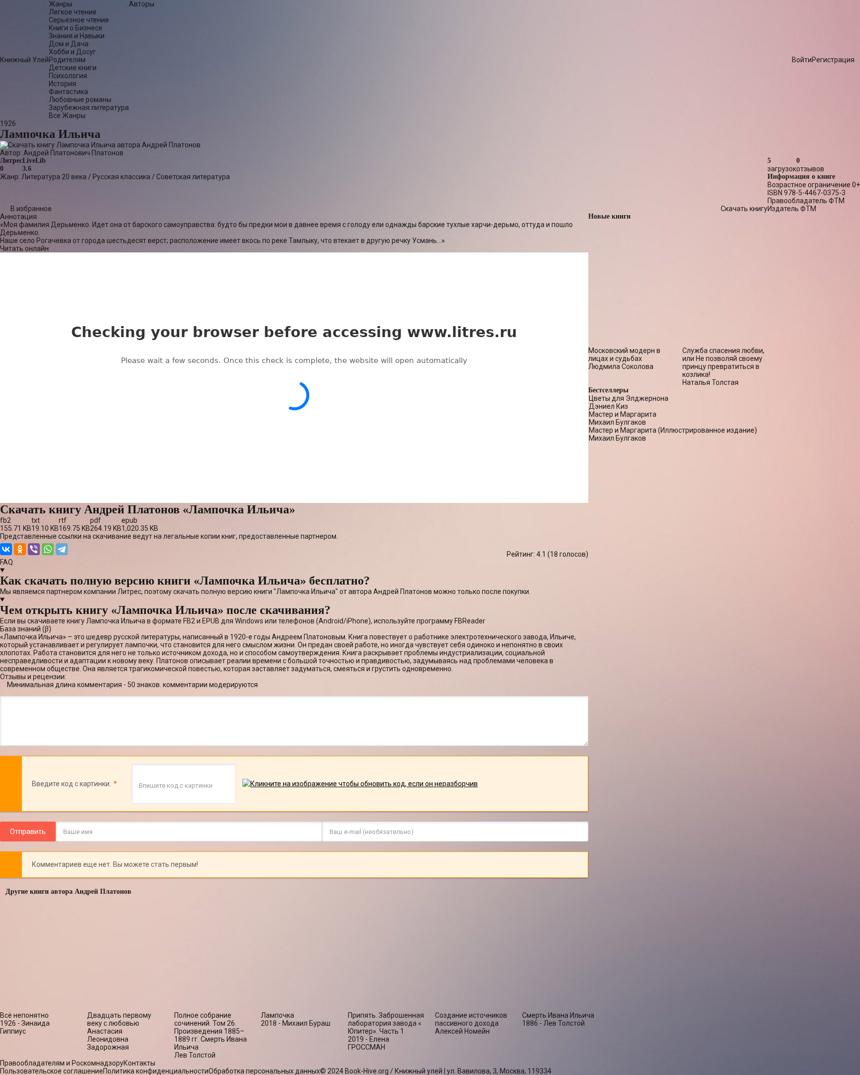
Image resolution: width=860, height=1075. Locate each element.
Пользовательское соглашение (51, 1071)
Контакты (139, 1063)
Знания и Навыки (77, 36)
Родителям (67, 60)
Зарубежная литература (89, 108)
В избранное (31, 209)
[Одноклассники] (20, 549)
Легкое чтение (73, 12)
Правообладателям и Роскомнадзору (61, 1063)
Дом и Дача (69, 44)
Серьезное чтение (79, 20)
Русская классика (121, 177)
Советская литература (193, 177)
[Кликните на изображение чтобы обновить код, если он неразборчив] (360, 784)
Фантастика (68, 92)
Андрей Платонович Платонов (73, 153)
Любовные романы (80, 100)
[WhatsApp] (48, 549)
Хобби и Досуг (72, 52)
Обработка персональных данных (264, 1071)
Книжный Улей (24, 60)
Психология (68, 76)
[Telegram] (62, 549)
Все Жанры (67, 115)
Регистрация (833, 60)
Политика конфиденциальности (156, 1071)
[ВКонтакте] (6, 549)
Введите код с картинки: (71, 784)
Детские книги (73, 68)
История (62, 84)
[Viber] (34, 549)
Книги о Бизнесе (76, 28)
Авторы (141, 4)
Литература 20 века (54, 177)
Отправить (28, 831)
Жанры (60, 4)
